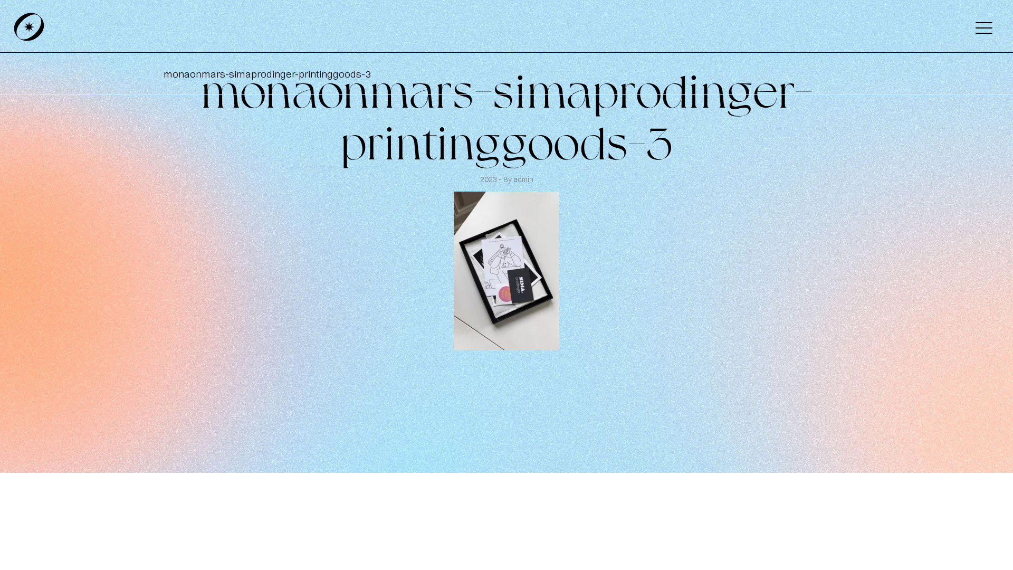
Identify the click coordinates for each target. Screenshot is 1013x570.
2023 (489, 179)
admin (523, 179)
